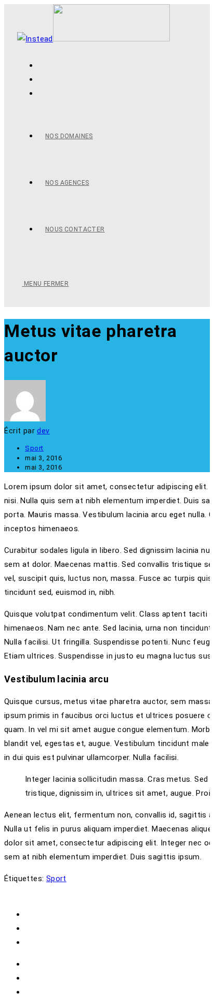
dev (43, 431)
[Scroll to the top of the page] (7, 892)
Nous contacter (54, 942)
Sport (34, 448)
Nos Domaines (51, 914)
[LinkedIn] (41, 93)
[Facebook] (41, 79)
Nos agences (48, 928)
